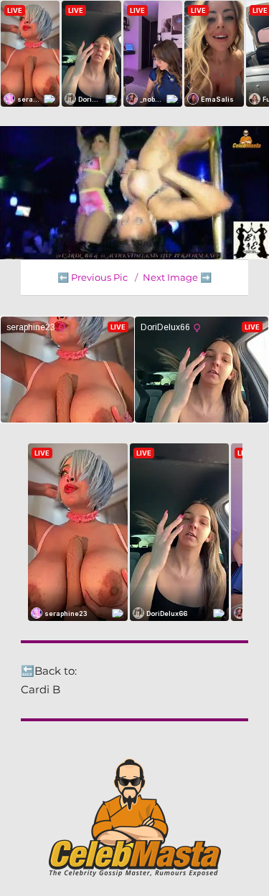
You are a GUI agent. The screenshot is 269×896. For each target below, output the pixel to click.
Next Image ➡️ (177, 277)
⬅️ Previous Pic (92, 277)
